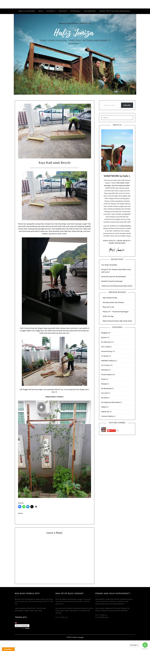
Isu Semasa (105, 356)
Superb (81, 637)
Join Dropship (90, 11)
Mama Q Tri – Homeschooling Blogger (116, 311)
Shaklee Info (105, 411)
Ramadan (104, 384)
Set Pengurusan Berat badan (110, 402)
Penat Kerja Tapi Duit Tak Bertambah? (113, 276)
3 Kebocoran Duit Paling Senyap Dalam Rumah (116, 286)
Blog (41, 11)
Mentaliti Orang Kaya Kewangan (112, 281)
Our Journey (105, 365)
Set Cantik (104, 393)
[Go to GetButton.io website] (145, 649)
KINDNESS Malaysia (108, 361)
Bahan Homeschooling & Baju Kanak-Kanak (117, 321)
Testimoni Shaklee (107, 416)
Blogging (104, 333)
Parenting (104, 370)
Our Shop (62, 11)
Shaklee (103, 407)
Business (104, 337)
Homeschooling (106, 351)
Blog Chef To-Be (108, 307)
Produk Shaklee (106, 374)
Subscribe (127, 105)
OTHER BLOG (75, 11)
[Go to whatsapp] (145, 645)
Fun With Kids (106, 342)
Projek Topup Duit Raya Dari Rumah (114, 11)
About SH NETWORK (26, 11)
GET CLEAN (105, 347)
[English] (16, 623)
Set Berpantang (106, 388)
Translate (27, 628)
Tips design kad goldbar (109, 265)
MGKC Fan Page (108, 316)
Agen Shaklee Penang (110, 298)
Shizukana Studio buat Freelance (113, 302)
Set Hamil (104, 398)
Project (103, 379)
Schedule (50, 11)
